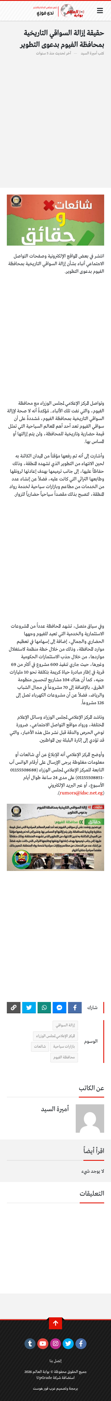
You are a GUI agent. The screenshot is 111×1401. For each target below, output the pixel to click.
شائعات (40, 1046)
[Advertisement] (55, 119)
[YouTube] (42, 1343)
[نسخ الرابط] (13, 1007)
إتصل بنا (55, 1361)
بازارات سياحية (64, 1046)
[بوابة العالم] (60, 11)
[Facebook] (75, 1007)
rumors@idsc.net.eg (81, 793)
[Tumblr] (30, 1343)
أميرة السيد (89, 53)
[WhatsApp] (44, 1007)
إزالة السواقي (65, 1025)
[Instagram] (55, 1343)
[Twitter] (29, 1007)
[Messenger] (59, 1007)
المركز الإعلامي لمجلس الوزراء (55, 1036)
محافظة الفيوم (64, 1057)
